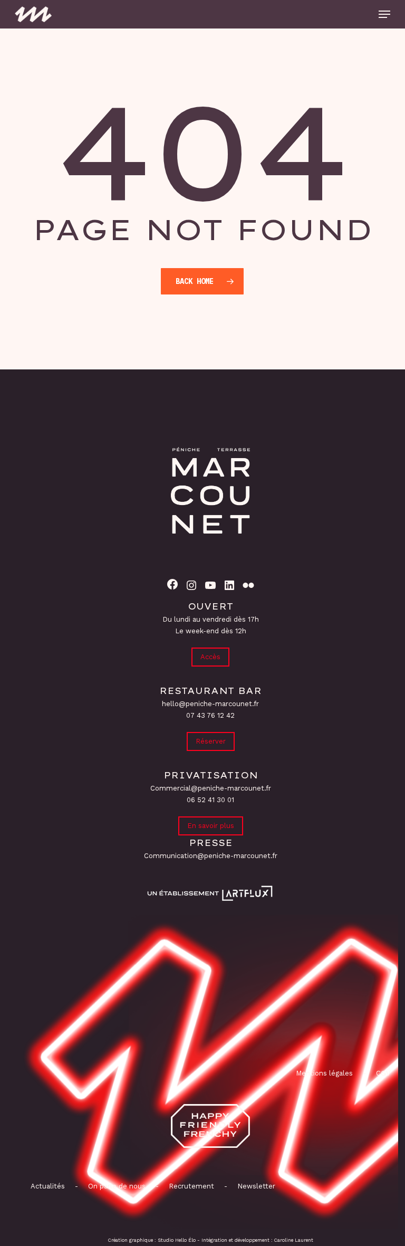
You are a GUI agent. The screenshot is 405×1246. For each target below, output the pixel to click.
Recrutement (191, 1186)
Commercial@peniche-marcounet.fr (210, 788)
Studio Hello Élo (177, 1240)
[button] (384, 14)
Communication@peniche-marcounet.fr (210, 856)
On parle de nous (116, 1186)
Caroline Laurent (293, 1240)
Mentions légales (324, 1073)
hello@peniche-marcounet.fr (210, 704)
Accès (210, 657)
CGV (383, 1073)
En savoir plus (210, 826)
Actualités (48, 1186)
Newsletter (256, 1186)
